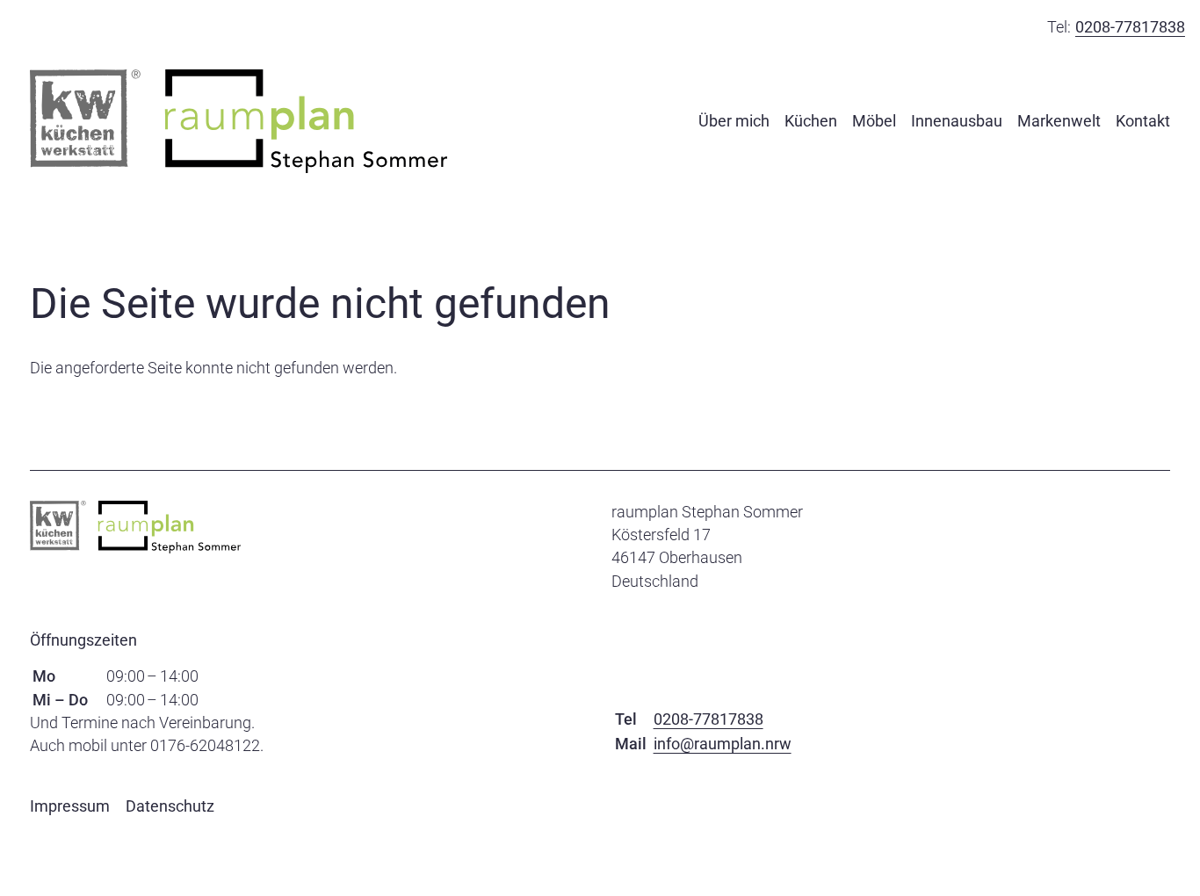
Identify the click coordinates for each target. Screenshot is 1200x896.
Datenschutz (170, 806)
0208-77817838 (1130, 27)
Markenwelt (1059, 121)
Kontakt (1143, 121)
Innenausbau (956, 121)
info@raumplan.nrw (723, 743)
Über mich (734, 121)
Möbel (874, 121)
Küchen (810, 121)
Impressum (70, 806)
